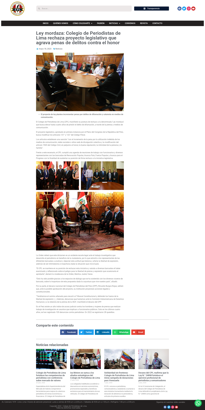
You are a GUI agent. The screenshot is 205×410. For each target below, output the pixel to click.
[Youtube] (193, 9)
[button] (69, 332)
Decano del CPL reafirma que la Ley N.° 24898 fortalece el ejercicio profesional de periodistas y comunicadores (153, 376)
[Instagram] (189, 9)
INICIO (45, 23)
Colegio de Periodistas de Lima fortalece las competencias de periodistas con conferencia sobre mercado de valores (51, 376)
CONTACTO (157, 23)
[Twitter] (184, 9)
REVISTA (144, 23)
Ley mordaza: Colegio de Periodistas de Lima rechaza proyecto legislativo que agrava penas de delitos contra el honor (78, 37)
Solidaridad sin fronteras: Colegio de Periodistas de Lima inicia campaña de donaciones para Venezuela (119, 376)
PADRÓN (100, 23)
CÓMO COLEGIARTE (81, 23)
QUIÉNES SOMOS (60, 23)
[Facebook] (179, 9)
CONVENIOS (130, 23)
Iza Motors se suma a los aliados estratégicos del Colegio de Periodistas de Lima (85, 375)
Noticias (59, 49)
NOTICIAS (113, 23)
